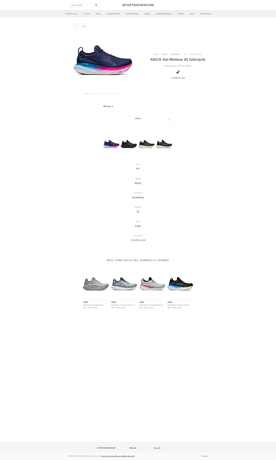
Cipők (156, 54)
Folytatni (205, 456)
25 (185, 54)
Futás (138, 226)
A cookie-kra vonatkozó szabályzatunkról (118, 456)
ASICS (164, 54)
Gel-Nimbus (175, 54)
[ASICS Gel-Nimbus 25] (111, 144)
